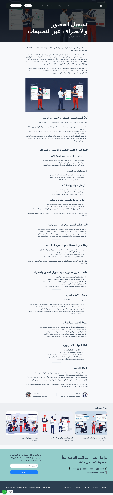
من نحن (59, 5)
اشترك (24, 472)
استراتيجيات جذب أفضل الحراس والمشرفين (95, 438)
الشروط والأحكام (22, 487)
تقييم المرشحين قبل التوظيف (30, 438)
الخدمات (51, 5)
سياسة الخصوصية (34, 487)
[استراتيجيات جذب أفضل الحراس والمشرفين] (91, 423)
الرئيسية (68, 5)
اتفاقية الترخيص (10, 487)
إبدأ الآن (28, 5)
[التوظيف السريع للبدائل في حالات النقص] (56, 423)
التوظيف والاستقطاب (69, 37)
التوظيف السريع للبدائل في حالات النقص (62, 438)
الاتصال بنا (67, 487)
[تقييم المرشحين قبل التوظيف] (22, 423)
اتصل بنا (40, 5)
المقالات (77, 487)
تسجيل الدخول (16, 5)
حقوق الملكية (46, 487)
